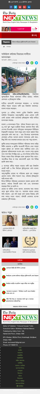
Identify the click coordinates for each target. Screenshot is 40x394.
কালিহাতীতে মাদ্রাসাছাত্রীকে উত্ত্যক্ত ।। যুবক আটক (9, 252)
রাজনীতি (20, 355)
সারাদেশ (20, 353)
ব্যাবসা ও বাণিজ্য (20, 365)
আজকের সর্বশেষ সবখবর (20, 307)
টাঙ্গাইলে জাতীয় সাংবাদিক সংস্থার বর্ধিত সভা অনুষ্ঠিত (20, 283)
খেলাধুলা (20, 371)
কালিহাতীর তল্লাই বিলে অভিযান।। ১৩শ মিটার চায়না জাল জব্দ (30, 230)
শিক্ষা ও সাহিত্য (20, 381)
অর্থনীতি (20, 363)
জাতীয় (20, 350)
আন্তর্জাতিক (20, 358)
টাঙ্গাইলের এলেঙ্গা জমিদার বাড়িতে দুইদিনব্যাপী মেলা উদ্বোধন (22, 276)
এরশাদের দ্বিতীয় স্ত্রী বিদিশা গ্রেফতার (8, 229)
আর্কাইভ (20, 386)
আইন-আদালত (20, 360)
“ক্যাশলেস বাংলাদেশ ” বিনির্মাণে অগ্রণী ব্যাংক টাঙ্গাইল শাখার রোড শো (20, 292)
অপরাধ (8, 47)
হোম (20, 348)
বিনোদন (20, 373)
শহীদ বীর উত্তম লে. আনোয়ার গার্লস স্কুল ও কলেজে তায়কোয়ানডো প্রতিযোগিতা (20, 300)
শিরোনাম (20, 378)
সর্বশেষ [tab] (20, 260)
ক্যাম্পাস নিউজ (20, 368)
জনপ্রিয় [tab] (20, 264)
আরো (20, 376)
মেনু (35, 35)
